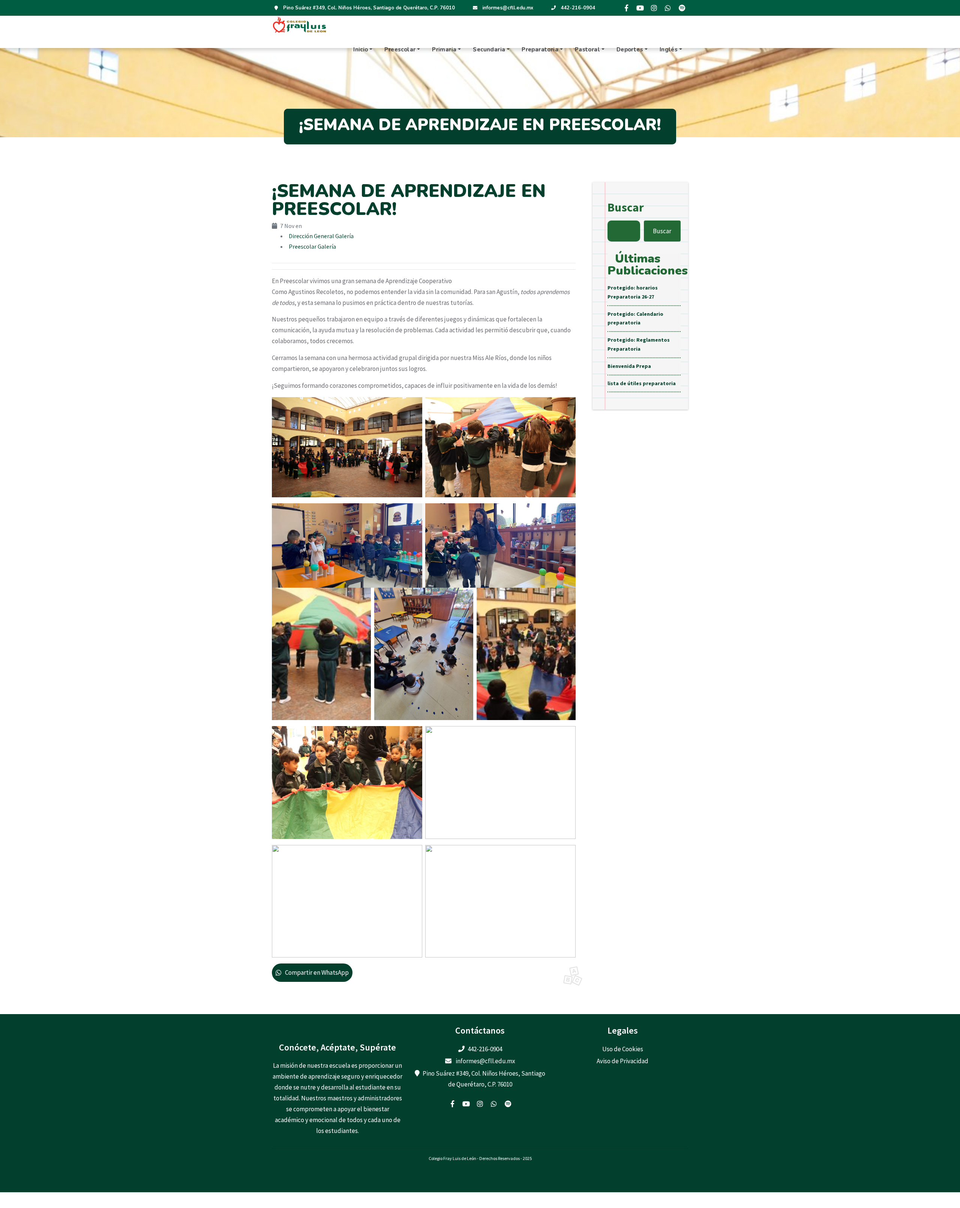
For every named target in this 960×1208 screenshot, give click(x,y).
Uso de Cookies (622, 1049)
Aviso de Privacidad (622, 1061)
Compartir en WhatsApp (317, 972)
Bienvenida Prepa (629, 366)
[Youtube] (640, 8)
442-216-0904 (578, 8)
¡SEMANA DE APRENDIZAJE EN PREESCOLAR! (409, 200)
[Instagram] (654, 8)
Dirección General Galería (321, 236)
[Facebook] (626, 8)
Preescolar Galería (312, 246)
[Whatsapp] (668, 8)
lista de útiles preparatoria (642, 383)
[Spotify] (681, 8)
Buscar (626, 207)
